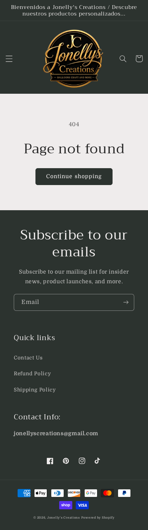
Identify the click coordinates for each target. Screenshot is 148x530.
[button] (9, 59)
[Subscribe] (126, 302)
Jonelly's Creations (63, 517)
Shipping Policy (35, 390)
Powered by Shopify (98, 517)
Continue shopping (74, 176)
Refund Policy (32, 374)
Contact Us (28, 358)
